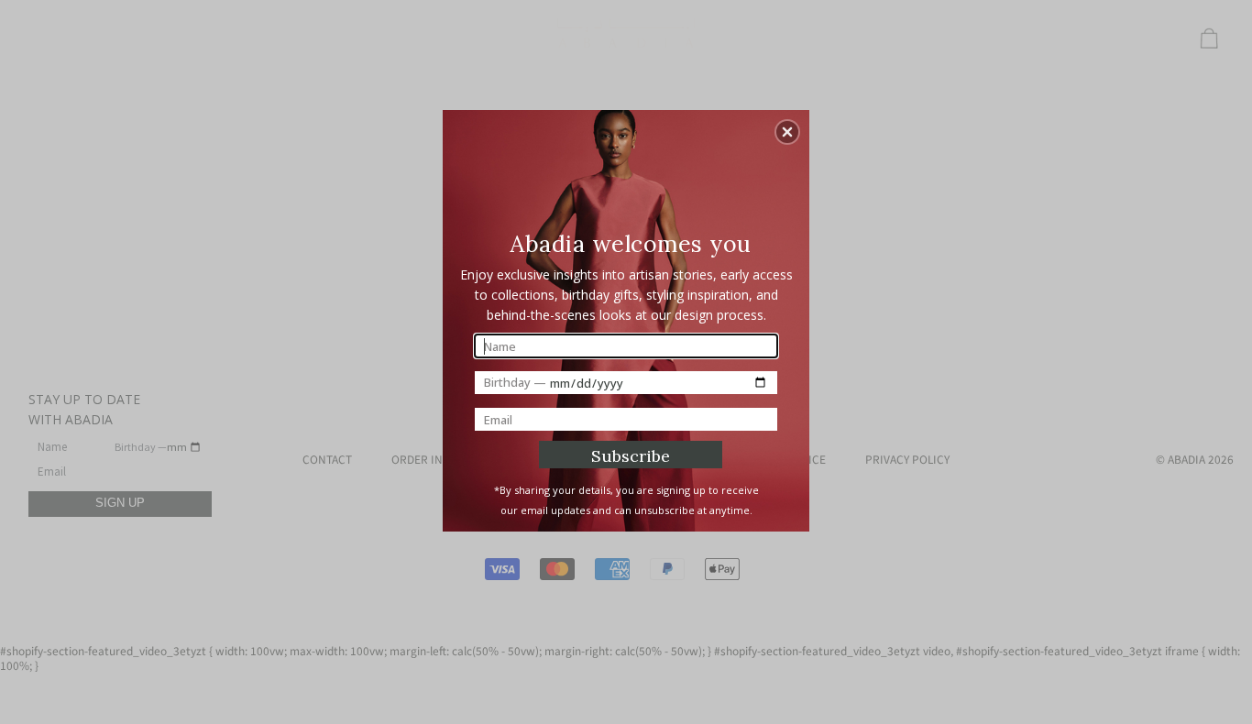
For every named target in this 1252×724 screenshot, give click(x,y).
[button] (787, 132)
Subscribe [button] (630, 455)
